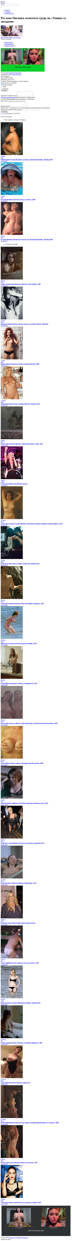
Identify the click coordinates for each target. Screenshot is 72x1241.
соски (6, 73)
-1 (4, 113)
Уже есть (5, 88)
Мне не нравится (15, 37)
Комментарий (5, 106)
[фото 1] (12, 36)
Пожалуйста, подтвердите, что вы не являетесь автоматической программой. (25, 108)
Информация (8, 42)
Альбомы (7, 12)
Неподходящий (7, 85)
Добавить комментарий (8, 97)
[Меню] (1, 7)
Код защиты (18, 109)
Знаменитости (9, 13)
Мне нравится (5, 37)
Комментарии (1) (9, 46)
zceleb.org (12, 1237)
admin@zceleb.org (22, 1237)
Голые (14, 73)
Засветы (18, 73)
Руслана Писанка (15, 74)
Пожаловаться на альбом (9, 83)
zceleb (2, 1)
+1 (2, 113)
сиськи (10, 73)
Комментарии (20, 97)
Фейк (4, 86)
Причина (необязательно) (9, 95)
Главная (7, 10)
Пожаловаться (9, 44)
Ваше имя (4, 101)
